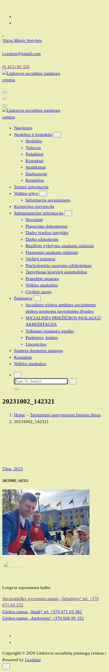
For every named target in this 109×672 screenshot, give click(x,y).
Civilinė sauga (38, 291)
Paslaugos (23, 298)
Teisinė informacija (31, 187)
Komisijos (35, 180)
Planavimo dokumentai (46, 226)
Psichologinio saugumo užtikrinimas (59, 265)
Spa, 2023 (12, 468)
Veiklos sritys (26, 193)
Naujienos (23, 127)
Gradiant (33, 659)
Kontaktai (34, 160)
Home (19, 415)
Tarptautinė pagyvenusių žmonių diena (65, 415)
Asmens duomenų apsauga (38, 350)
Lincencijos (36, 344)
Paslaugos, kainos (42, 337)
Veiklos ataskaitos (42, 285)
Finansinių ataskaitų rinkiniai (52, 252)
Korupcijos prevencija (34, 206)
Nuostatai (34, 219)
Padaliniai (34, 154)
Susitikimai (36, 167)
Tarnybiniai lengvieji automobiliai (56, 272)
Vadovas (33, 147)
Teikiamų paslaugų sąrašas (50, 331)
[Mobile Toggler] (57, 134)
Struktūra (34, 141)
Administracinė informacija (38, 213)
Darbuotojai (36, 173)
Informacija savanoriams (48, 200)
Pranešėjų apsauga (42, 278)
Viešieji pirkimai (40, 259)
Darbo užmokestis (42, 239)
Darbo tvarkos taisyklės (47, 232)
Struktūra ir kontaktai (33, 134)
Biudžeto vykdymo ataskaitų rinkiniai (60, 245)
